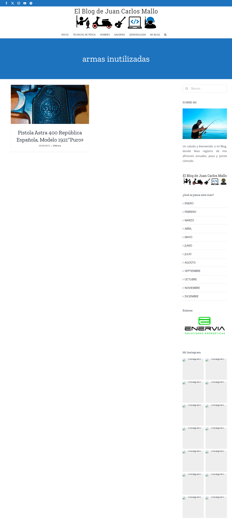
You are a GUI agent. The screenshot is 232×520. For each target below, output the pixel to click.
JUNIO (188, 245)
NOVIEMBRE (192, 288)
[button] (165, 34)
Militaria (57, 145)
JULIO (188, 254)
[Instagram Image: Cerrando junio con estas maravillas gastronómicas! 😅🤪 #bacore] (216, 415)
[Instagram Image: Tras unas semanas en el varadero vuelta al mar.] (216, 461)
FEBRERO (190, 212)
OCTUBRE (191, 279)
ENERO (189, 203)
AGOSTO (190, 262)
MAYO (188, 237)
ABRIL (188, 228)
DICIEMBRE (192, 296)
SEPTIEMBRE (192, 271)
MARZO (189, 220)
